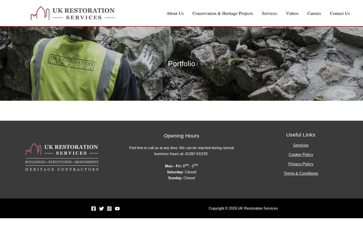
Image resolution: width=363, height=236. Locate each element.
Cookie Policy (301, 155)
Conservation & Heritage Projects (223, 13)
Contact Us (340, 13)
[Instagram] (109, 208)
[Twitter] (101, 208)
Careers (314, 13)
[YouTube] (117, 208)
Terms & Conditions (301, 173)
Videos (292, 13)
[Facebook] (93, 208)
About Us (175, 13)
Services (269, 13)
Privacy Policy (300, 164)
